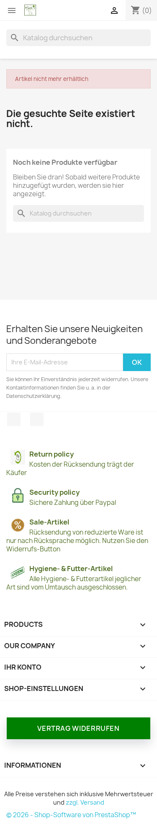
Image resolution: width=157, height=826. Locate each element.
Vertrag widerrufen (78, 728)
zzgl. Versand (85, 802)
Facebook (14, 419)
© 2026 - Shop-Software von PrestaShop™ (71, 814)
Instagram (37, 419)
